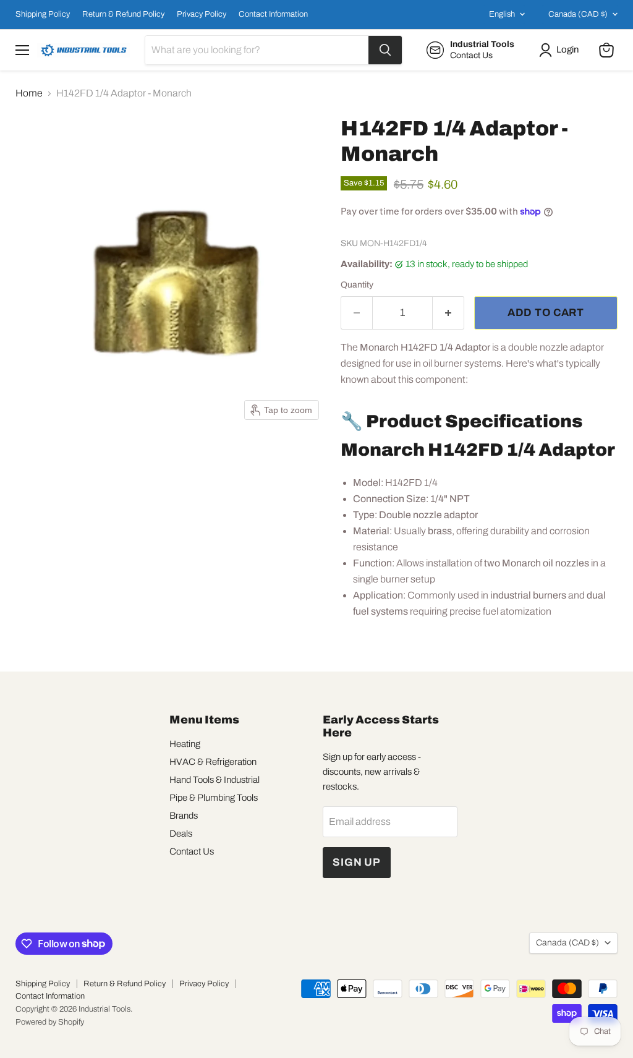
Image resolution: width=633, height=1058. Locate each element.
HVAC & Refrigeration (213, 762)
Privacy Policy (201, 14)
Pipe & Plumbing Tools (213, 798)
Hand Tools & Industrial (214, 780)
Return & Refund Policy (123, 14)
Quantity (357, 284)
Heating (184, 744)
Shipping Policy (42, 14)
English (502, 14)
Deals (180, 833)
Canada (578, 14)
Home (29, 93)
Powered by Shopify (49, 1022)
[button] (561, 50)
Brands (183, 816)
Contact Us (191, 851)
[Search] (385, 50)
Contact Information (273, 14)
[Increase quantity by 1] (448, 313)
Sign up (357, 862)
